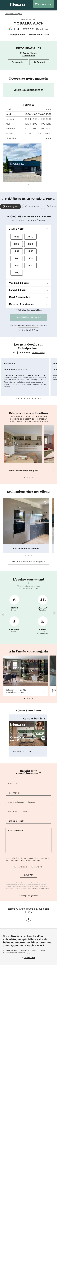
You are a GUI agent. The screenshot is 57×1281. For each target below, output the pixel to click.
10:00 (17, 237)
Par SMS (38, 867)
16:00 (17, 265)
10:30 (30, 237)
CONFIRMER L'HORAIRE (28, 317)
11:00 (16, 244)
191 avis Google (38, 352)
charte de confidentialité (40, 888)
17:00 (16, 273)
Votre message (15, 830)
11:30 (30, 244)
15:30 (30, 258)
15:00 (16, 258)
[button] (28, 228)
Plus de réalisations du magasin (28, 561)
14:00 (17, 251)
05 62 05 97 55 (30, 330)
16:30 (30, 265)
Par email (22, 867)
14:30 (30, 251)
